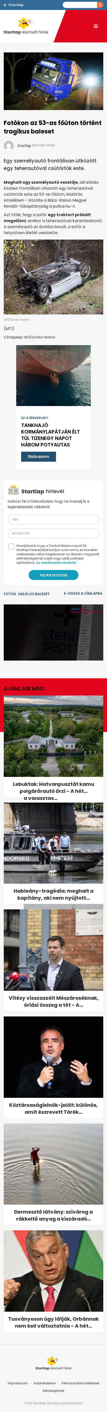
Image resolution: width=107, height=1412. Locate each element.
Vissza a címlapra (84, 593)
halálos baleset (34, 593)
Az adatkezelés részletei (56, 563)
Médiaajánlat (53, 1390)
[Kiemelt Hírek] (29, 26)
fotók (10, 593)
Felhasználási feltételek (81, 1383)
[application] (53, 632)
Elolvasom (38, 456)
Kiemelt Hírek (43, 145)
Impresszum (18, 1383)
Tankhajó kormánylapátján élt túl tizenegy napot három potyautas (50, 435)
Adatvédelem (45, 1383)
